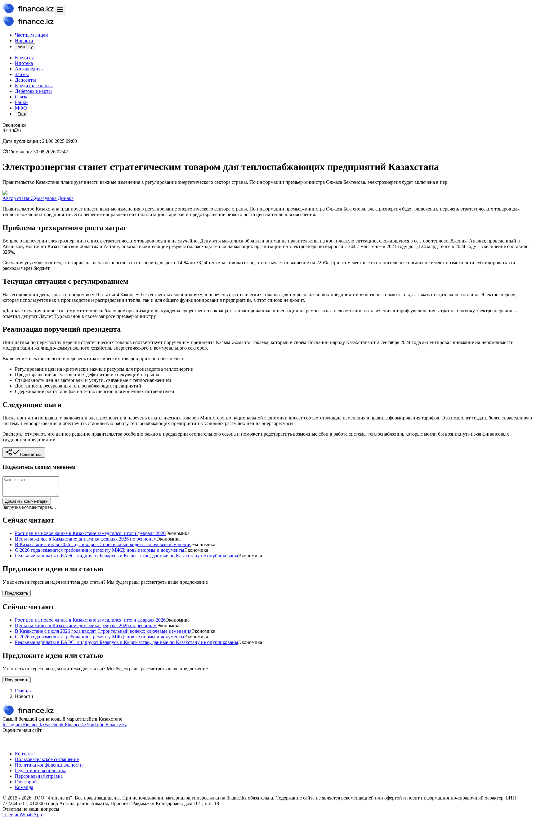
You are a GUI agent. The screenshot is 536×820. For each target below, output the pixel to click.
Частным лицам (31, 35)
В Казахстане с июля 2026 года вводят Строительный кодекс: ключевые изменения (103, 544)
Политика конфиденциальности (49, 765)
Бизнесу (25, 46)
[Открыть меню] (60, 10)
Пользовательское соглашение (47, 759)
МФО (21, 108)
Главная (23, 690)
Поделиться (31, 454)
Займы (22, 74)
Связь (21, 96)
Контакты (25, 753)
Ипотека (24, 63)
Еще (21, 114)
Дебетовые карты (33, 91)
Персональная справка (39, 776)
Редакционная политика (40, 770)
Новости (24, 40)
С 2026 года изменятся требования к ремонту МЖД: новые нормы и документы (99, 550)
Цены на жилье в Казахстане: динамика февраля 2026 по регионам (86, 538)
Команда (24, 787)
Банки (21, 102)
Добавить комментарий (26, 501)
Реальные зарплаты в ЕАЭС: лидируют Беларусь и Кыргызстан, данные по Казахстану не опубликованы (126, 555)
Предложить (16, 593)
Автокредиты (29, 68)
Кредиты (24, 57)
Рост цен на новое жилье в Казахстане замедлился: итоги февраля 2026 (90, 533)
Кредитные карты (34, 85)
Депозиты (25, 80)
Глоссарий (26, 781)
